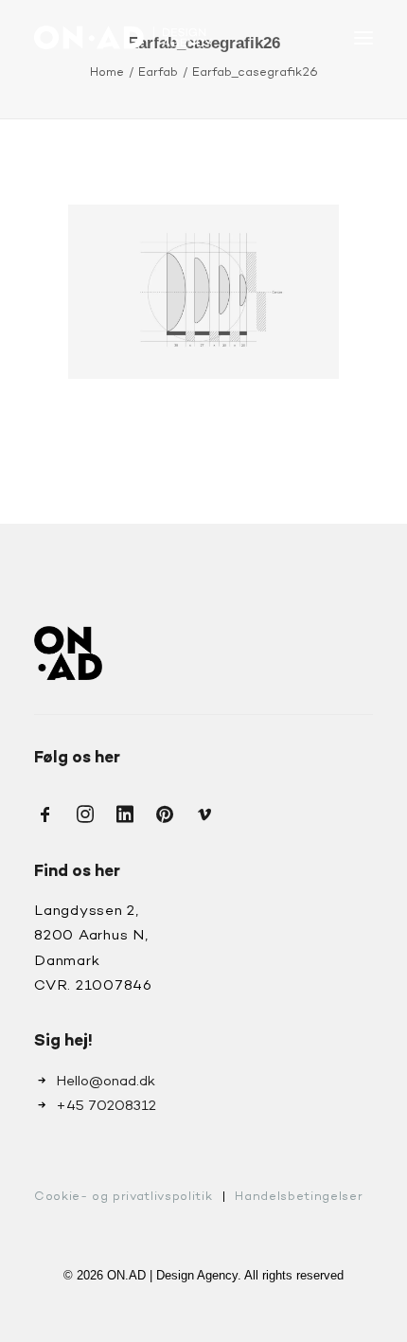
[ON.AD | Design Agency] (123, 37)
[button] (363, 37)
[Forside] (68, 653)
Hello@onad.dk (105, 1081)
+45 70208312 (106, 1106)
